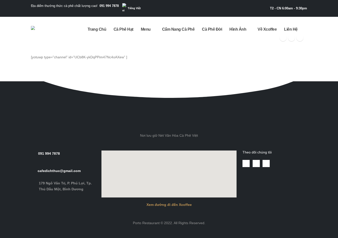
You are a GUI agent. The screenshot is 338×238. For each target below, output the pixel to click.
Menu (146, 29)
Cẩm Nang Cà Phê (178, 29)
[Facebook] (283, 37)
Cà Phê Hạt (123, 29)
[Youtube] (291, 37)
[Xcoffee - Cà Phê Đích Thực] (46, 33)
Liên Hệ (291, 29)
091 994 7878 (109, 6)
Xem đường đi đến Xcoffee (169, 205)
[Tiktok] (299, 37)
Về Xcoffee (267, 29)
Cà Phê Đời (212, 29)
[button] (169, 85)
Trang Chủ (97, 29)
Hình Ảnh (237, 29)
